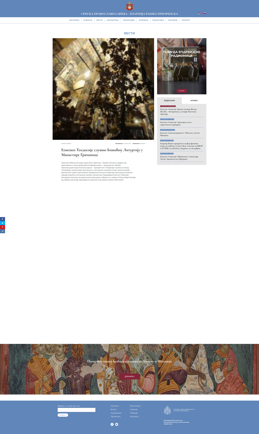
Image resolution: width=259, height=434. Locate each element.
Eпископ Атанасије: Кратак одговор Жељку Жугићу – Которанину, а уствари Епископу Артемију (178, 58)
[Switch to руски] (205, 13)
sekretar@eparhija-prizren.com (173, 420)
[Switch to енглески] (202, 13)
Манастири (158, 20)
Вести (99, 20)
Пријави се (62, 415)
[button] (161, 39)
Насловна (74, 20)
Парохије (173, 20)
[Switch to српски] (199, 13)
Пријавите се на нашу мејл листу (69, 406)
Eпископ (87, 20)
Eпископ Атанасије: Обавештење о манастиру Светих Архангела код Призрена (179, 104)
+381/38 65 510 (168, 424)
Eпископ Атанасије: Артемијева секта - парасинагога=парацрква (176, 69)
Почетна (64, 143)
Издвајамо (169, 47)
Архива (194, 47)
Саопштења (113, 20)
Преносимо (129, 20)
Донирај (129, 376)
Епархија (143, 20)
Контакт (186, 20)
